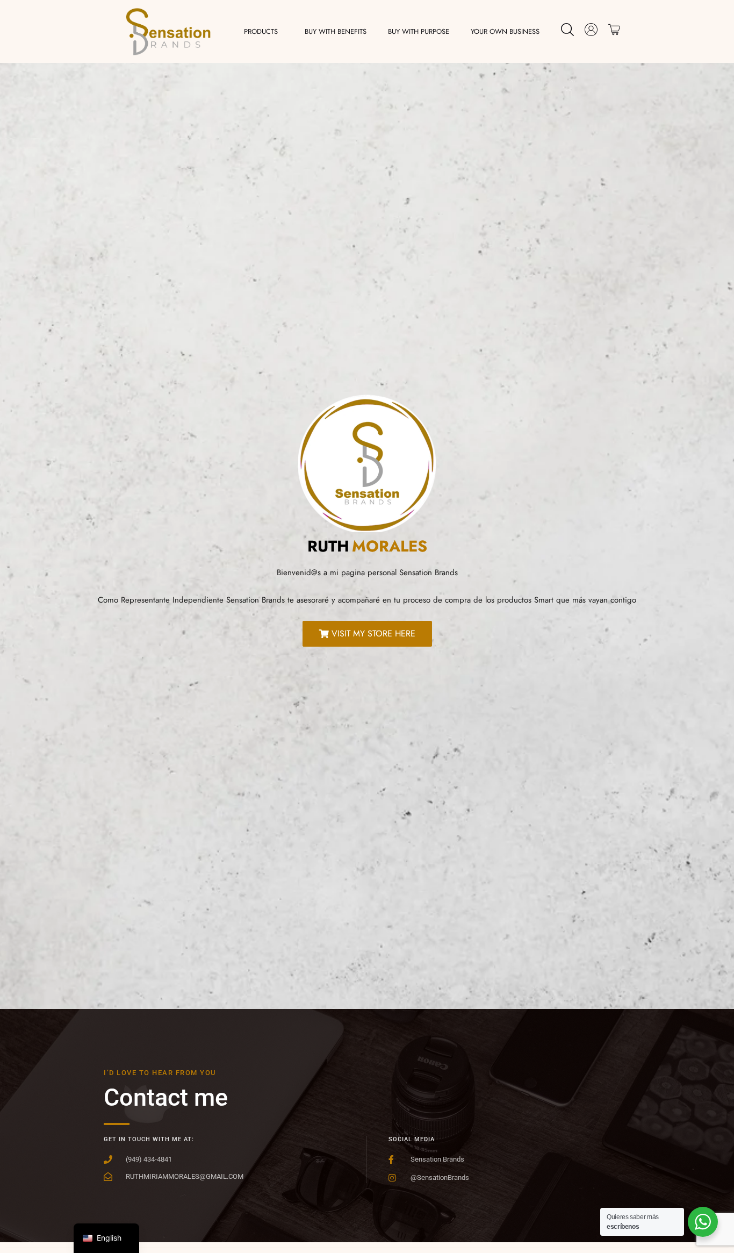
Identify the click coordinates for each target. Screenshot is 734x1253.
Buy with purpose (418, 31)
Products (261, 31)
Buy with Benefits (335, 31)
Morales (389, 546)
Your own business (505, 31)
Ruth (328, 546)
